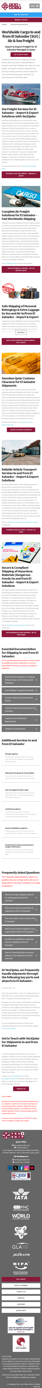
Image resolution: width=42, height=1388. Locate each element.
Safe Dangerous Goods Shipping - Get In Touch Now (21, 634)
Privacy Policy (6, 1356)
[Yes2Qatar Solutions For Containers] (26, 1168)
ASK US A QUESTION (21, 14)
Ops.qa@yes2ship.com (22, 1145)
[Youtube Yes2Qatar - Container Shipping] (32, 1168)
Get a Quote (21, 1279)
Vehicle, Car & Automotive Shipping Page (22, 522)
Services (21, 1298)
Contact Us (21, 1089)
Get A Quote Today (21, 54)
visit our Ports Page (8, 1028)
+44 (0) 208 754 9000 (21, 1162)
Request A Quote (21, 20)
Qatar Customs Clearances (21, 430)
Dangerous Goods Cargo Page (17, 625)
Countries (21, 1304)
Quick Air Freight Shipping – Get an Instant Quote (21, 269)
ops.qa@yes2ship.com (10, 1079)
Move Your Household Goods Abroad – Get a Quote (21, 341)
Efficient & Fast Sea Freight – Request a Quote (21, 175)
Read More (21, 332)
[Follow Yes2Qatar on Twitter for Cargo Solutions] (15, 1168)
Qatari (24, 422)
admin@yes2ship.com (22, 1160)
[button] (21, 680)
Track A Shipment (21, 1285)
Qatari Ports (21, 1310)
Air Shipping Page (11, 263)
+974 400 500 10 (22, 1148)
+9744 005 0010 (17, 1076)
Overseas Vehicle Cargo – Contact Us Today (21, 531)
